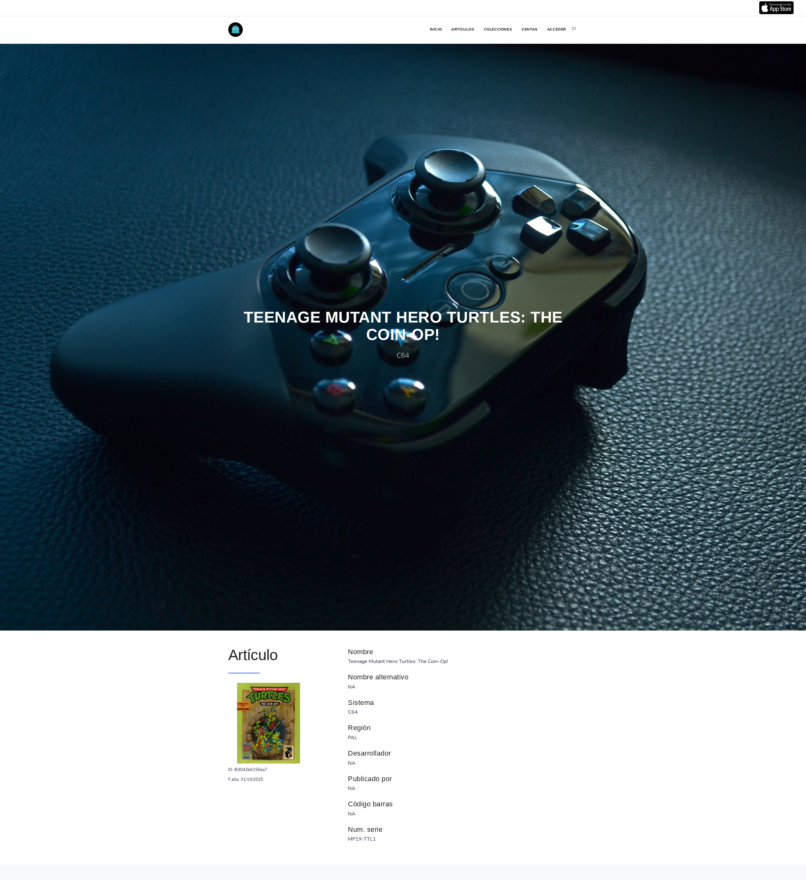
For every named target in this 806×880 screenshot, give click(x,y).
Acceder (556, 29)
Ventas (529, 29)
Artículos (462, 29)
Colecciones (498, 29)
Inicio (436, 29)
